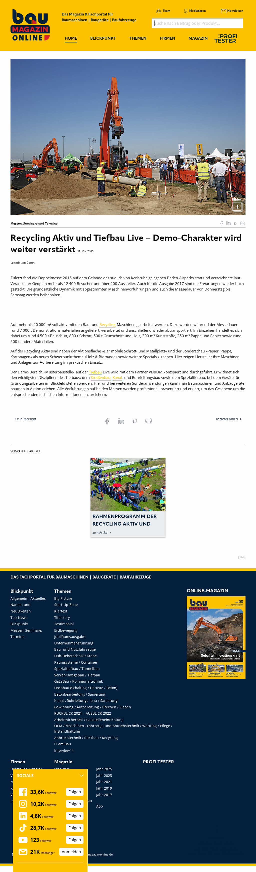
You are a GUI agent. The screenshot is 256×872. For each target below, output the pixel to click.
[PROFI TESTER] (225, 38)
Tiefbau (95, 371)
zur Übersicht (26, 419)
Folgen (74, 792)
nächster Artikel (227, 419)
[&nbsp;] (128, 136)
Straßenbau (100, 377)
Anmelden (71, 852)
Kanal (117, 377)
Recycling (108, 324)
